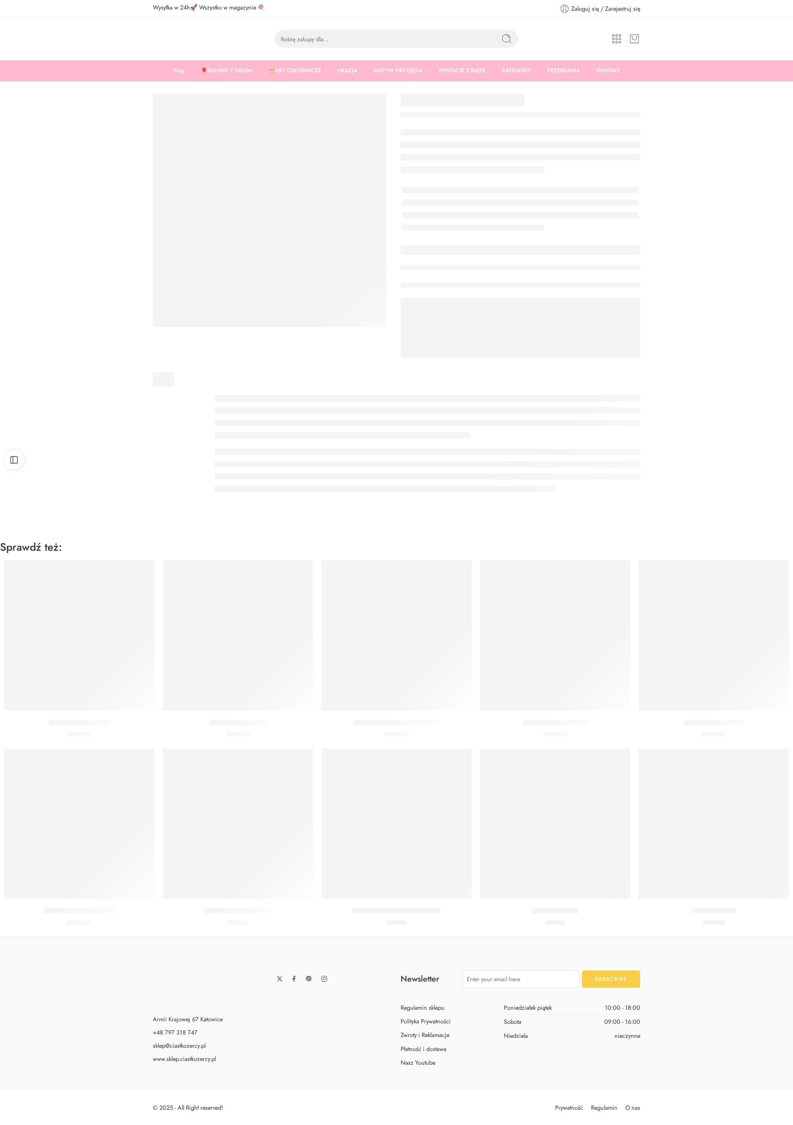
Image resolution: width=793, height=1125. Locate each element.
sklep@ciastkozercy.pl (179, 1045)
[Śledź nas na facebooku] (294, 978)
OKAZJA (347, 70)
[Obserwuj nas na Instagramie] (324, 978)
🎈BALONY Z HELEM (226, 70)
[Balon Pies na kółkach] (555, 635)
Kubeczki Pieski (555, 911)
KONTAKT (608, 70)
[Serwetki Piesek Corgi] (238, 824)
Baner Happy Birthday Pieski (396, 722)
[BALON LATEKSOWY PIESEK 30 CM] (269, 210)
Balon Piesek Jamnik (713, 722)
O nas (632, 1107)
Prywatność (569, 1107)
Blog (178, 70)
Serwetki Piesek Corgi (237, 911)
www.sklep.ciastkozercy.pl (184, 1058)
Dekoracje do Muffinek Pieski (396, 911)
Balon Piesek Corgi (237, 722)
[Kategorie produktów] (616, 39)
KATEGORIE (516, 70)
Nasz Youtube (418, 1062)
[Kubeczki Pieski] (555, 824)
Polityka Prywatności (426, 1021)
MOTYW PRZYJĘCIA (398, 70)
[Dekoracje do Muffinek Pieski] (396, 824)
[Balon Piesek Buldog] (79, 635)
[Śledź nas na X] (280, 979)
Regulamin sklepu (422, 1007)
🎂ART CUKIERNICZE (294, 70)
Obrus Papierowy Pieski (79, 911)
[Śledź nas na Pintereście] (309, 978)
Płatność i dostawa (423, 1048)
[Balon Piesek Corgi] (238, 635)
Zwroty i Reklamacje (425, 1035)
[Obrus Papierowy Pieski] (79, 824)
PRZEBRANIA (563, 70)
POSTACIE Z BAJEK (462, 70)
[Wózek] (634, 39)
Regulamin (604, 1107)
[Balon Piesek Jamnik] (714, 635)
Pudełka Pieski (714, 911)
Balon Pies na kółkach (555, 722)
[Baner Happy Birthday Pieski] (396, 635)
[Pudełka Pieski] (714, 824)
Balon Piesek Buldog (79, 722)
